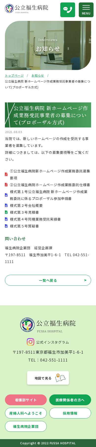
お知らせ (38, 75)
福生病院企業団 (26, 426)
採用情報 (70, 413)
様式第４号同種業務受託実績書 (35, 219)
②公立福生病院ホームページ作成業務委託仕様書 (50, 184)
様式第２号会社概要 (26, 205)
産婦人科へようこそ (25, 413)
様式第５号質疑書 (24, 226)
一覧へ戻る (48, 280)
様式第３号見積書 (24, 212)
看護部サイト (26, 399)
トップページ (14, 75)
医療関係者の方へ (70, 399)
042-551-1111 (54, 360)
